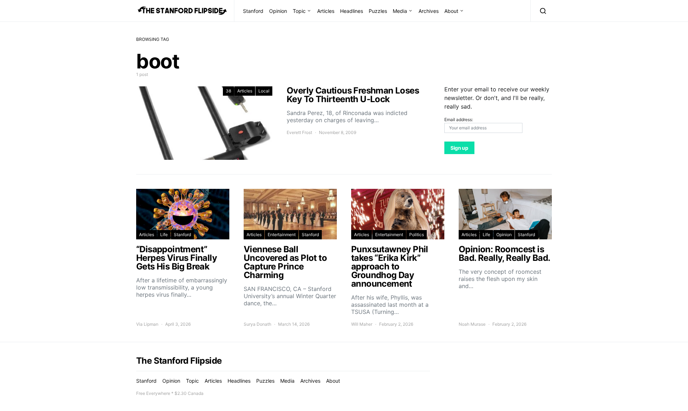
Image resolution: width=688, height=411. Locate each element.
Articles (325, 11)
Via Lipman (147, 324)
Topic (299, 11)
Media (400, 11)
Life (164, 234)
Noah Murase (472, 324)
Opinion (278, 11)
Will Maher (361, 324)
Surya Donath (257, 324)
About (451, 11)
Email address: (458, 119)
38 (228, 91)
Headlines (351, 11)
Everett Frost (299, 132)
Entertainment (282, 234)
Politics (416, 234)
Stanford (253, 11)
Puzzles (378, 11)
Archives (429, 11)
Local (263, 91)
